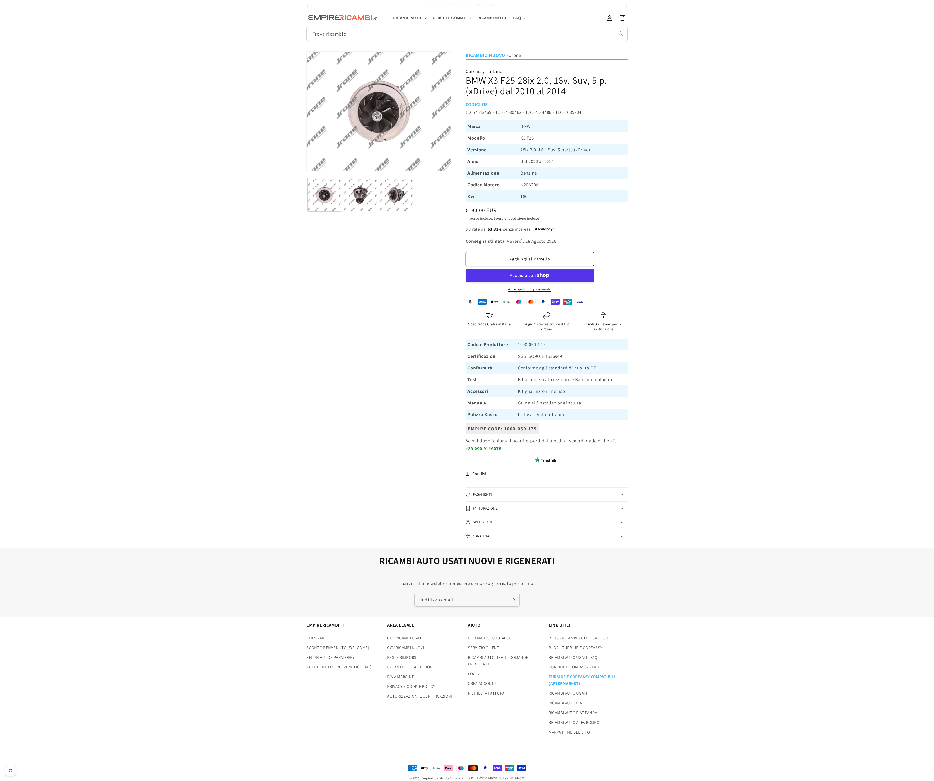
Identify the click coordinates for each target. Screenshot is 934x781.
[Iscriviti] (512, 600)
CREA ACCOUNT (482, 683)
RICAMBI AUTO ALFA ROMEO (574, 722)
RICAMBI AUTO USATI (568, 693)
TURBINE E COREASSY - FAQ (574, 667)
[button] (409, 18)
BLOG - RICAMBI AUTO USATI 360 (578, 638)
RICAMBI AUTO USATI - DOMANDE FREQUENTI (498, 661)
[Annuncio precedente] (307, 5)
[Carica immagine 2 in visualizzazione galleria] (360, 194)
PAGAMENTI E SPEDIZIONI (410, 667)
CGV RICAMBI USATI (405, 638)
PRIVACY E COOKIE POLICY (411, 686)
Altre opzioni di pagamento (529, 289)
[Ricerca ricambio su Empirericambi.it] (620, 33)
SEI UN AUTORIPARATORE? (330, 657)
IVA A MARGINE (400, 676)
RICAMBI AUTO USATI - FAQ (573, 657)
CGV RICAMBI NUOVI (405, 647)
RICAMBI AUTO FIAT (566, 703)
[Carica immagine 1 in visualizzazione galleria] (324, 194)
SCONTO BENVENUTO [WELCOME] (337, 647)
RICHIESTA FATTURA (486, 693)
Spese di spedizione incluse (516, 218)
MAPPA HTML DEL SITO (569, 732)
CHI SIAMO (316, 638)
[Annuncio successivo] (626, 5)
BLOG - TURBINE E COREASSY (575, 647)
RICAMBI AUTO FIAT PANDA (573, 712)
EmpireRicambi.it (434, 778)
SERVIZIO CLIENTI (484, 647)
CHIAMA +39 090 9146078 (490, 638)
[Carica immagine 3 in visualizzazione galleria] (396, 194)
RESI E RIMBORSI (402, 657)
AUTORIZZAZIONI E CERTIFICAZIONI (419, 696)
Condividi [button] (481, 473)
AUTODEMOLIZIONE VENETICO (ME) (339, 667)
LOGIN (474, 673)
